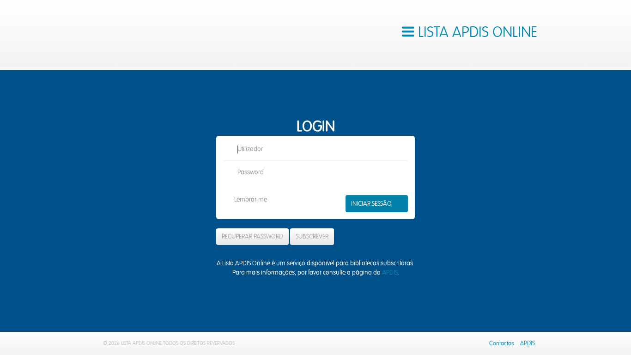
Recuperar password (252, 236)
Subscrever (312, 236)
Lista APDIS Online (153, 35)
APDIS (390, 272)
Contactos (501, 343)
